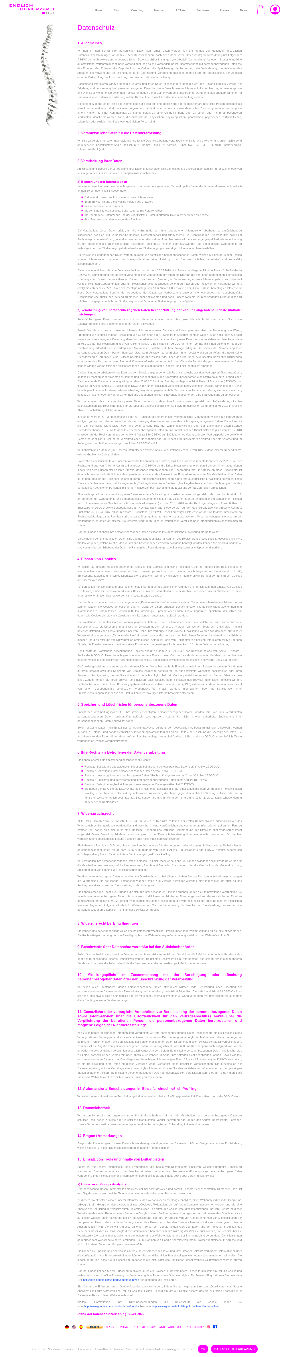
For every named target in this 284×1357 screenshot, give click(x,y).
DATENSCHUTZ (194, 1327)
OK (203, 1349)
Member (159, 10)
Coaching (137, 10)
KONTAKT (123, 1327)
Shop (117, 10)
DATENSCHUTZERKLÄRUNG (234, 1349)
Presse (224, 10)
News (243, 10)
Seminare (203, 10)
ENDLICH (31, 7)
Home (99, 10)
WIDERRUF (175, 1327)
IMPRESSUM (148, 1327)
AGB (162, 1327)
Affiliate (180, 10)
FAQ (135, 1327)
